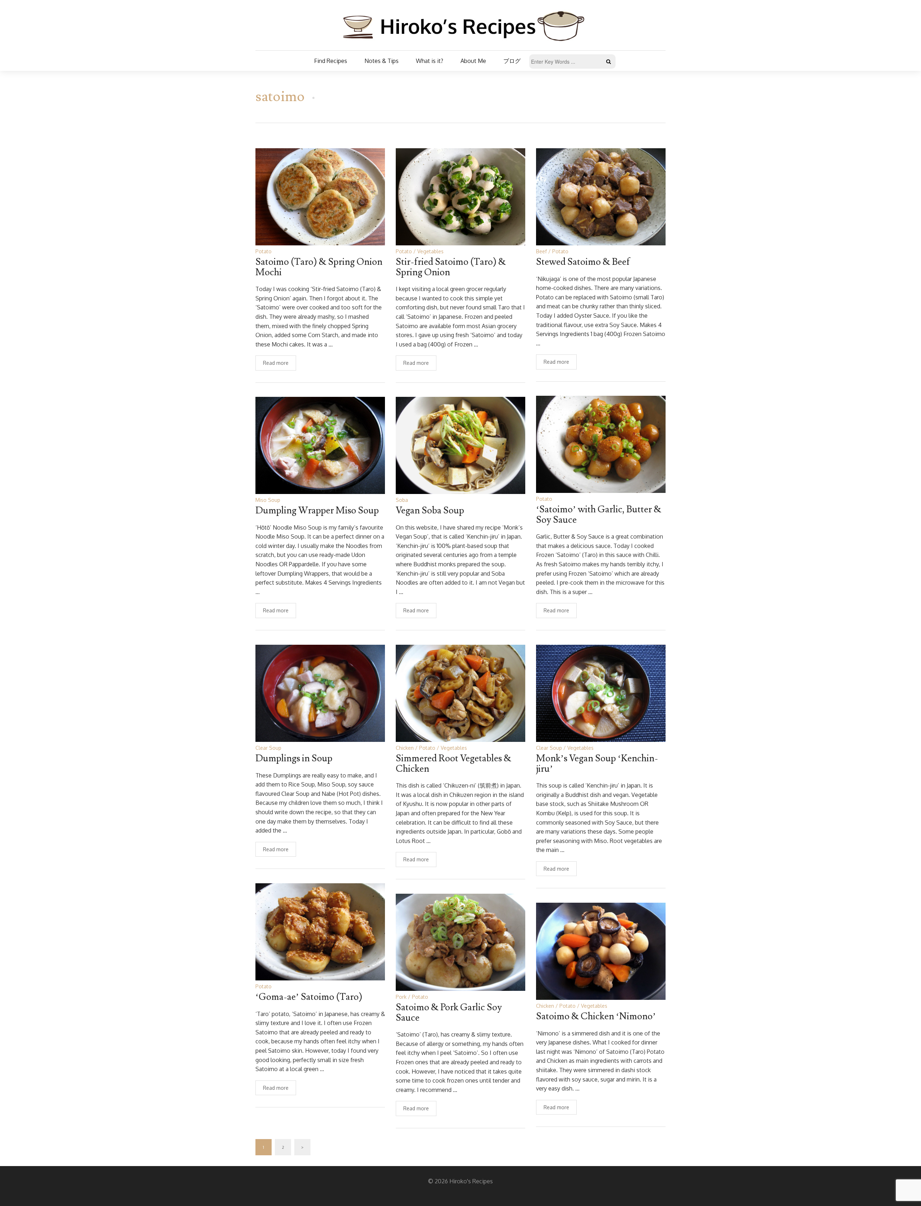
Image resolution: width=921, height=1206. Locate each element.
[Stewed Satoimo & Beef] (601, 196)
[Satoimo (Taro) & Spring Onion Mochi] (320, 196)
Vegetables (430, 251)
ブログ (512, 60)
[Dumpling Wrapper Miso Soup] (320, 445)
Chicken (405, 748)
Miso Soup (267, 500)
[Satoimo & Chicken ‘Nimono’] (601, 951)
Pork (401, 997)
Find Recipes (330, 60)
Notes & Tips (381, 60)
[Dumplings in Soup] (320, 693)
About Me (473, 60)
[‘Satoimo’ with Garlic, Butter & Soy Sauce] (601, 444)
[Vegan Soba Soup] (460, 445)
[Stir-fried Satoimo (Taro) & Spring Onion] (460, 196)
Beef (541, 251)
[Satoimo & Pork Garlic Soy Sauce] (460, 942)
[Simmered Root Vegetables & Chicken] (460, 693)
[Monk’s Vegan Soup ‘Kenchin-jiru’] (601, 693)
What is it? (429, 60)
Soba (402, 500)
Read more (276, 363)
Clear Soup (268, 748)
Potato (263, 251)
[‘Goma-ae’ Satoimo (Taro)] (320, 931)
